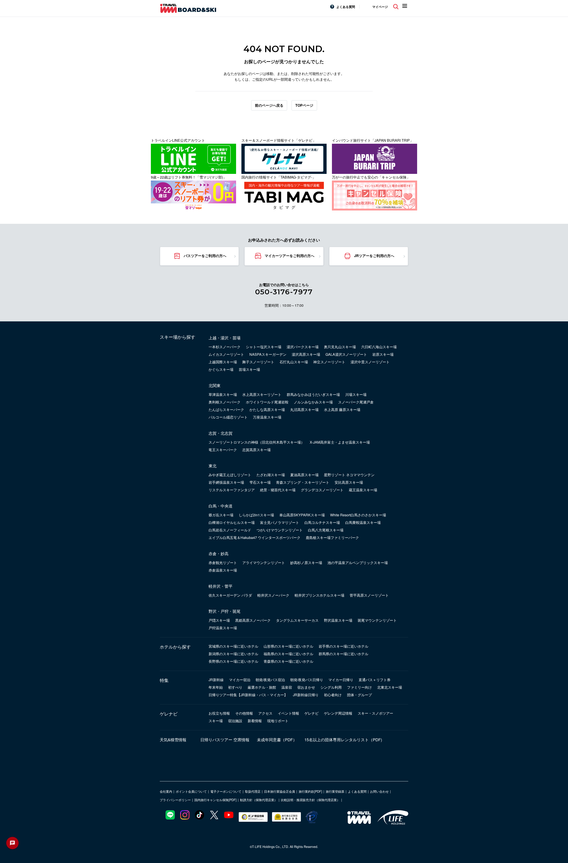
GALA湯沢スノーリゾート (346, 354)
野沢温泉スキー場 (338, 620)
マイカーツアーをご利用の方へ (289, 255)
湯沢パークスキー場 (303, 346)
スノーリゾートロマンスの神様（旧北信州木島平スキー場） (256, 442)
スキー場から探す (177, 337)
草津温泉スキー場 (223, 394)
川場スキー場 (356, 394)
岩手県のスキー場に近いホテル (343, 646)
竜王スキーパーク (223, 449)
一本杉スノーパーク (225, 346)
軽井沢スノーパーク (273, 595)
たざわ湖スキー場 (270, 474)
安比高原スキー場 (349, 482)
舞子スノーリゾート (258, 361)
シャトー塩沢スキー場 (263, 346)
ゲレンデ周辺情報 (338, 713)
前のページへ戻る (269, 105)
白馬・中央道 (221, 506)
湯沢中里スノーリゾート (370, 361)
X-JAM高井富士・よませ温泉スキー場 (340, 442)
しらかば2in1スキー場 (256, 514)
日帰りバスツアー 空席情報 (224, 739)
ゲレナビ (169, 714)
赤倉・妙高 (219, 553)
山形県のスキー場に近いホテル (288, 646)
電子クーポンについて (225, 791)
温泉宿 (286, 687)
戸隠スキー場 (219, 620)
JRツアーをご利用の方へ (374, 255)
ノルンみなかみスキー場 (313, 402)
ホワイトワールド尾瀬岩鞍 (267, 402)
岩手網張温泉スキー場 (226, 482)
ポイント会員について (191, 791)
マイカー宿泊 (239, 679)
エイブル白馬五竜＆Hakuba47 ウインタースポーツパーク (254, 537)
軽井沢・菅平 (221, 586)
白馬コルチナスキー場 (322, 522)
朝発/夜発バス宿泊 (270, 679)
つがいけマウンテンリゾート (279, 530)
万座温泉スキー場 (267, 417)
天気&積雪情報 (173, 739)
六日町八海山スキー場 (379, 346)
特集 (164, 680)
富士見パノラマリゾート (279, 522)
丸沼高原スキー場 (304, 409)
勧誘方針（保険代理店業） (258, 800)
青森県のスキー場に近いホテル (288, 661)
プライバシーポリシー (175, 800)
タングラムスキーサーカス (297, 620)
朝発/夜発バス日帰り (306, 679)
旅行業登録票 (335, 791)
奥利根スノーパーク (225, 402)
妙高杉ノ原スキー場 (306, 562)
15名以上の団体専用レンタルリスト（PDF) (343, 739)
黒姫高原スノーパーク (253, 620)
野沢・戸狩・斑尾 (225, 611)
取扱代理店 (252, 791)
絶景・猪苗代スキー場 (278, 489)
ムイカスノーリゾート (226, 354)
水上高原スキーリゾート (261, 394)
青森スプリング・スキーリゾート (302, 482)
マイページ (380, 7)
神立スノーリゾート (329, 361)
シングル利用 (331, 687)
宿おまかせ (306, 687)
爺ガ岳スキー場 (221, 514)
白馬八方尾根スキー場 (325, 530)
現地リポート (277, 720)
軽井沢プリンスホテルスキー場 (319, 595)
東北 (213, 465)
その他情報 (244, 713)
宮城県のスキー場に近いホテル (233, 646)
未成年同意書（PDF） (277, 739)
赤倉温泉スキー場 (223, 570)
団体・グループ (359, 694)
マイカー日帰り (340, 679)
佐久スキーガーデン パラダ (230, 595)
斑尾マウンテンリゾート (377, 620)
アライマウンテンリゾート (263, 562)
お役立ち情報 (219, 713)
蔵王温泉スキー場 (363, 489)
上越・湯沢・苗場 (225, 337)
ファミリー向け (359, 687)
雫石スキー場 (260, 482)
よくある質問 (345, 7)
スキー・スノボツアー (375, 713)
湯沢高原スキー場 (306, 354)
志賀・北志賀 (221, 433)
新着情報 (255, 720)
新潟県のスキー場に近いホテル (233, 653)
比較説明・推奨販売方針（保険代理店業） (310, 800)
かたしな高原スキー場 (267, 409)
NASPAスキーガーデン (267, 354)
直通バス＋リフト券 (374, 679)
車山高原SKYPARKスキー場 (302, 514)
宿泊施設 (235, 720)
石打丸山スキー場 (294, 361)
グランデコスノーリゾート (322, 489)
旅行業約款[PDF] (310, 791)
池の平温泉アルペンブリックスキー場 (357, 562)
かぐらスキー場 (221, 369)
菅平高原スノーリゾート (369, 595)
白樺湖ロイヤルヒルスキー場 (232, 522)
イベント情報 (288, 713)
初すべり (235, 687)
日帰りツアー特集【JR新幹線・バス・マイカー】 (248, 694)
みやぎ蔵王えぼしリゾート (230, 474)
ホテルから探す (175, 647)
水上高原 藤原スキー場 (342, 409)
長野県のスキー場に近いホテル (233, 661)
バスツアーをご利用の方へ (205, 255)
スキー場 (216, 720)
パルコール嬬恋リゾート (228, 417)
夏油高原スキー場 (304, 474)
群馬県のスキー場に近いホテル (343, 653)
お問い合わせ (379, 791)
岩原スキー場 (383, 354)
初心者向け (333, 694)
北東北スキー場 (389, 687)
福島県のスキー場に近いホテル (288, 653)
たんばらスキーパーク (226, 409)
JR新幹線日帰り (306, 694)
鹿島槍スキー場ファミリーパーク (332, 537)
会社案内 (166, 791)
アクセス (265, 713)
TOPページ (304, 105)
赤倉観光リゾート (223, 562)
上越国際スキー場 (223, 361)
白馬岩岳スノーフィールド (230, 530)
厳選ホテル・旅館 (262, 687)
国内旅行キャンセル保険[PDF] (215, 800)
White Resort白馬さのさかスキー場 (358, 514)
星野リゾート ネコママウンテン (349, 474)
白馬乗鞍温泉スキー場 (363, 522)
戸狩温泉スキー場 (223, 627)
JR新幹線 (216, 679)
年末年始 (216, 687)
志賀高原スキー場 (256, 449)
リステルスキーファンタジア (232, 489)
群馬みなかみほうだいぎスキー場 (313, 394)
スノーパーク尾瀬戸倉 (356, 402)
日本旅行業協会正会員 (279, 791)
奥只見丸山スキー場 (340, 346)
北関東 (215, 385)
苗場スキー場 (249, 369)
